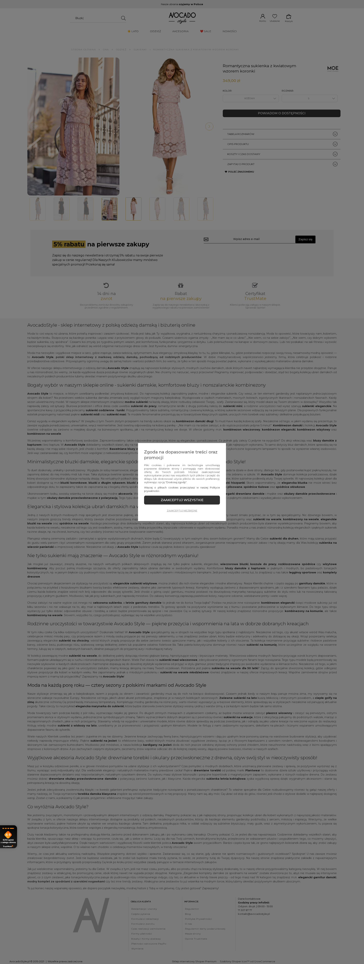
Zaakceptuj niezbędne (182, 510)
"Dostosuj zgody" (176, 482)
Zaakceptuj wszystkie (182, 500)
